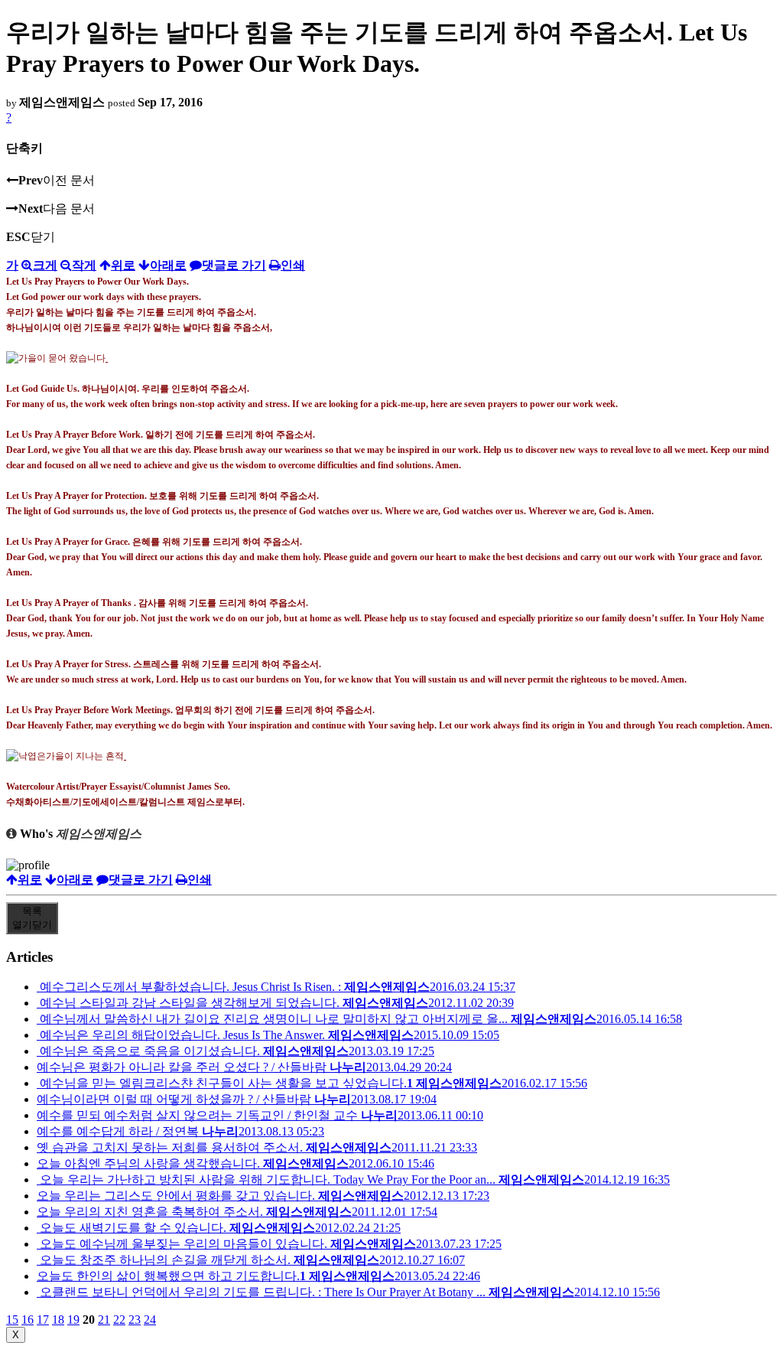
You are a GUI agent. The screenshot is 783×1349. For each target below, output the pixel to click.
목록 (32, 917)
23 (134, 1319)
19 (73, 1319)
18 (58, 1319)
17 (43, 1319)
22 (119, 1319)
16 (27, 1319)
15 (12, 1319)
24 (150, 1319)
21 (104, 1319)
